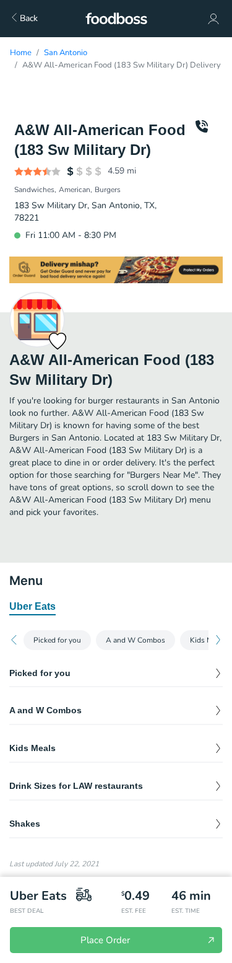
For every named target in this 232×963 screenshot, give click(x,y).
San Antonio (65, 52)
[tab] (32, 607)
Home (21, 52)
